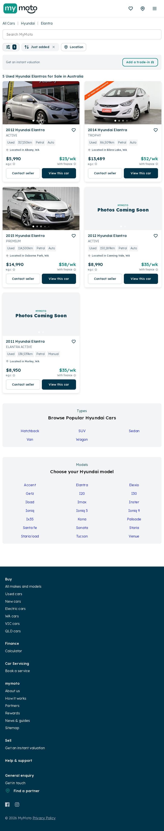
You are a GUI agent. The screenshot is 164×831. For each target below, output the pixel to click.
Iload (29, 502)
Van (30, 439)
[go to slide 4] (45, 121)
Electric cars (15, 608)
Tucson (82, 536)
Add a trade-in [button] (138, 62)
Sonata (82, 528)
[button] (11, 47)
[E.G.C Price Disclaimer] (14, 164)
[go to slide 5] (49, 121)
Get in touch (15, 783)
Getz (30, 493)
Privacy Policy (44, 818)
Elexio (134, 485)
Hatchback (30, 431)
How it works (15, 698)
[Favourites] (131, 8)
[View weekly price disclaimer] (74, 164)
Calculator (13, 651)
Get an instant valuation (25, 748)
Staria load (30, 536)
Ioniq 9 (134, 510)
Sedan (134, 431)
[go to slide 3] (41, 121)
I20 (82, 493)
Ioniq (30, 510)
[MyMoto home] (20, 8)
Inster (134, 502)
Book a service (17, 671)
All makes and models (23, 586)
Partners (12, 705)
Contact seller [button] (23, 173)
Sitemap (12, 728)
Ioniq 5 (82, 510)
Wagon (82, 439)
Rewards (12, 713)
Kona (82, 519)
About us (12, 691)
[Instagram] (17, 804)
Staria (134, 528)
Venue (134, 536)
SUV (82, 431)
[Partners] (143, 8)
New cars (13, 601)
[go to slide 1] (33, 121)
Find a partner (27, 791)
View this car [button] (59, 173)
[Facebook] (7, 804)
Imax (82, 502)
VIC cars (12, 623)
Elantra (82, 485)
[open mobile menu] (155, 8)
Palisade (134, 519)
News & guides (17, 720)
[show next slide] (72, 106)
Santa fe (30, 528)
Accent (30, 485)
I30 (134, 493)
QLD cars (13, 631)
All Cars (9, 23)
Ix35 (30, 519)
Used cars (13, 594)
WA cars (12, 616)
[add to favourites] (73, 130)
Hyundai (28, 23)
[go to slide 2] (37, 121)
